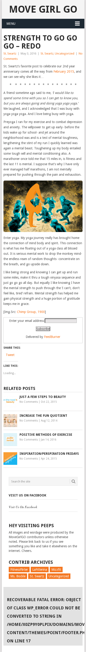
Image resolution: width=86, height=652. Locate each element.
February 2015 (63, 71)
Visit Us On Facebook (27, 495)
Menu (10, 23)
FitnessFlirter (19, 569)
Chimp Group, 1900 (31, 312)
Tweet (10, 355)
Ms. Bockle (17, 576)
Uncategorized (64, 53)
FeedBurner (52, 337)
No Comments (28, 401)
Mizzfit (56, 569)
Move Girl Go (43, 9)
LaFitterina (39, 569)
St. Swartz (9, 53)
